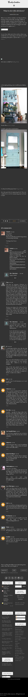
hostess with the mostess (20, 638)
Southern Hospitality (6, 599)
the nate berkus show (19, 653)
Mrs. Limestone (14, 273)
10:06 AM (12, 231)
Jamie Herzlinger (10, 453)
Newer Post (4, 570)
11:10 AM (12, 536)
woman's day (18, 660)
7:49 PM (17, 486)
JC (6, 346)
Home (14, 570)
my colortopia (18, 648)
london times (18, 636)
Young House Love (8, 603)
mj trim (16, 646)
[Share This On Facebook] (3, 221)
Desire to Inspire (11, 125)
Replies (7, 246)
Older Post (23, 570)
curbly (16, 645)
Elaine (7, 527)
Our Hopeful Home (11, 431)
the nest (17, 655)
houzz (16, 641)
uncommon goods (19, 658)
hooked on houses (19, 634)
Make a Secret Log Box (7, 645)
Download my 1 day (6, 663)
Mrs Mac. (8, 410)
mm (7, 379)
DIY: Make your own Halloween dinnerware (7, 625)
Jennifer (8, 537)
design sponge (18, 629)
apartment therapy (19, 627)
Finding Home (15, 62)
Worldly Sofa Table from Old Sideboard (6, 621)
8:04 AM (15, 248)
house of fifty (18, 639)
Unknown (8, 389)
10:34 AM (11, 282)
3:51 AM (10, 503)
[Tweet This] (5, 221)
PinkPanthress (10, 466)
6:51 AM (21, 273)
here (7, 665)
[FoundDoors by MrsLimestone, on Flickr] (4, 30)
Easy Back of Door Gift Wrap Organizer (7, 642)
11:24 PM (12, 527)
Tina (7, 282)
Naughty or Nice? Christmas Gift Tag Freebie (6, 653)
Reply (7, 243)
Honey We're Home (6, 591)
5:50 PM (14, 515)
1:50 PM (17, 453)
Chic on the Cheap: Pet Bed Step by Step (7, 629)
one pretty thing (18, 652)
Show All (11, 605)
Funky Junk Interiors (6, 587)
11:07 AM (10, 379)
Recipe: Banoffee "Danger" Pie (5, 617)
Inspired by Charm (8, 595)
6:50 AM (21, 321)
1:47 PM (13, 442)
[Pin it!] (7, 221)
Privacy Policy (3, 695)
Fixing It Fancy (19, 189)
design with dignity (19, 631)
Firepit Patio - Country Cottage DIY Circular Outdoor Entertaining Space (7, 634)
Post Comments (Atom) (12, 572)
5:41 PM (16, 466)
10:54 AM (10, 346)
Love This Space (10, 486)
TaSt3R (8, 232)
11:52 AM (13, 410)
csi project (17, 643)
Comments (19, 619)
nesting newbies (18, 650)
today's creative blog (19, 657)
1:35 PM (18, 431)
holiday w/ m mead (19, 633)
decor (14, 221)
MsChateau (9, 515)
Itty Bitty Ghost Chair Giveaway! (7, 648)
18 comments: (23, 221)
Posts (18, 616)
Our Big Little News (6, 638)
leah (7, 503)
